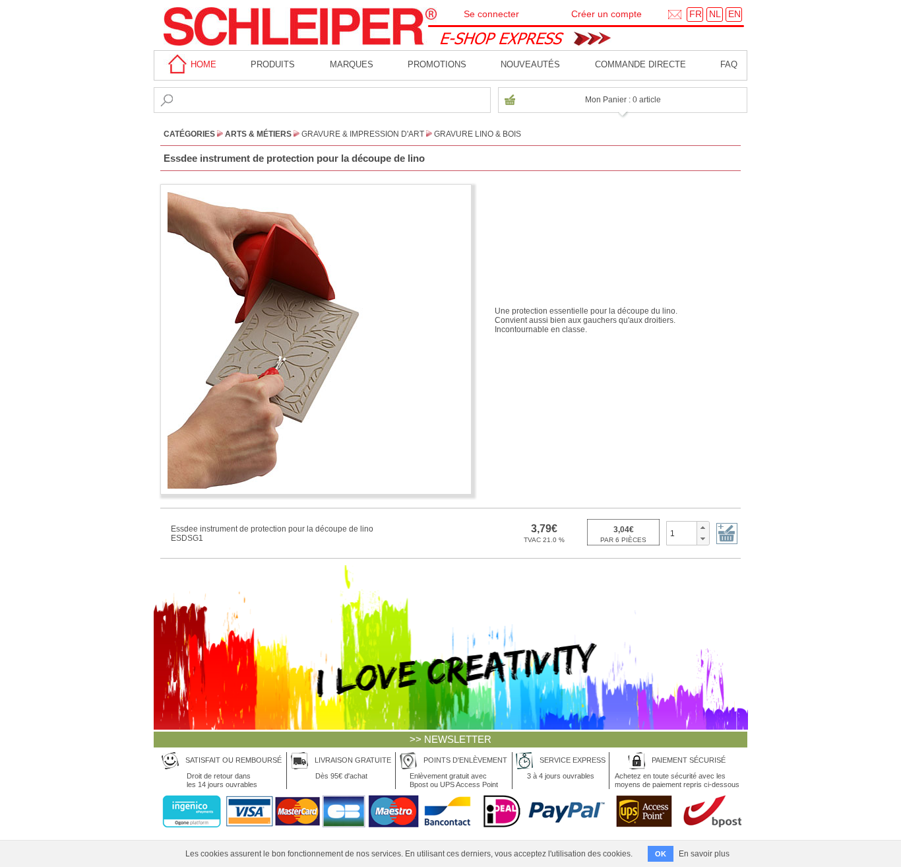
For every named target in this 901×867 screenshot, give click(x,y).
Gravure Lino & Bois (477, 134)
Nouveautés (530, 64)
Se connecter (491, 14)
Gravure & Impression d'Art (362, 134)
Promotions (437, 64)
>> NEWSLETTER (450, 739)
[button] (703, 528)
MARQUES (351, 64)
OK (660, 854)
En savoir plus (704, 853)
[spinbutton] (681, 533)
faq (728, 64)
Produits (273, 64)
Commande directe (640, 64)
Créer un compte (606, 14)
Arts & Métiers (258, 134)
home (202, 64)
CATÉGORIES (189, 134)
